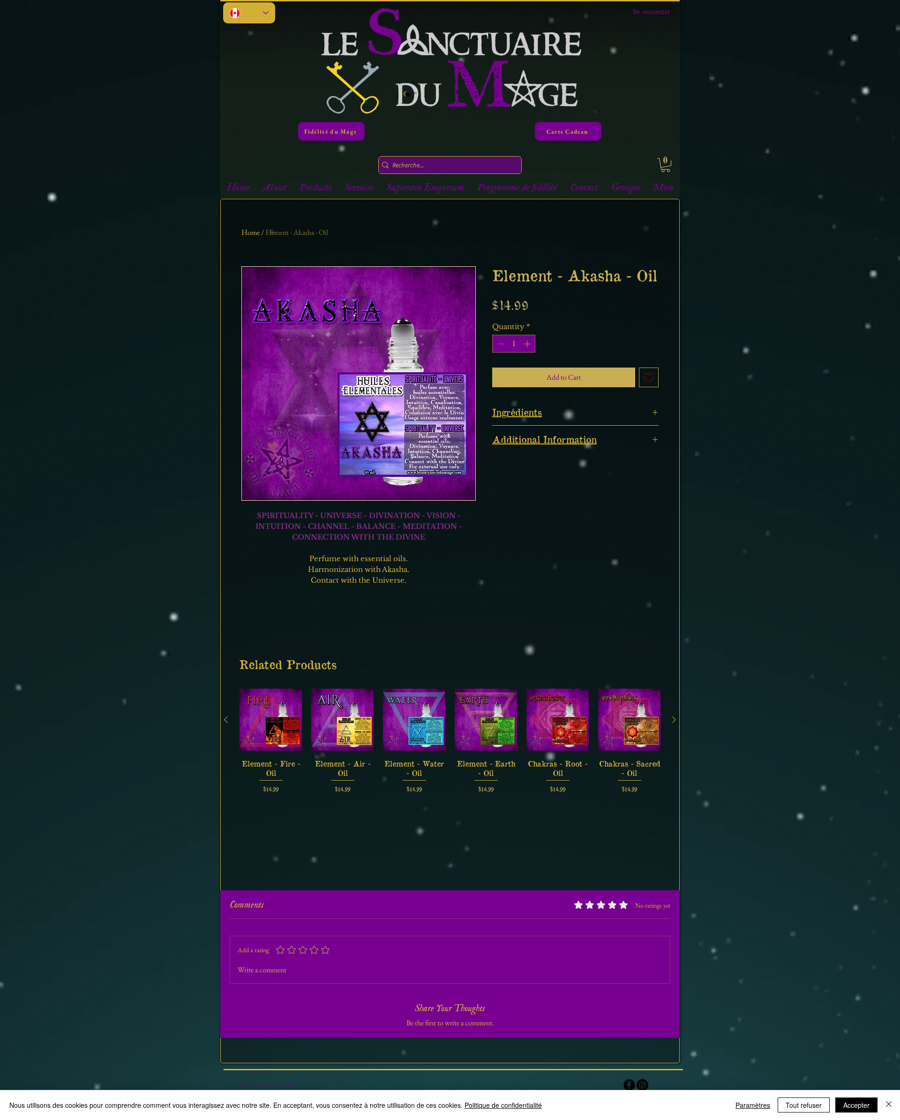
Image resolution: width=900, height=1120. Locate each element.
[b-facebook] (629, 1085)
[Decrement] (500, 344)
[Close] (888, 1104)
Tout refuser (804, 1105)
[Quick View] (271, 720)
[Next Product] (674, 719)
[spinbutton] (514, 344)
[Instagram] (642, 1085)
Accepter (856, 1105)
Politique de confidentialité (503, 1105)
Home (250, 232)
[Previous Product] (226, 719)
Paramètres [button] (752, 1105)
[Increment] (528, 344)
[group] (450, 741)
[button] (665, 165)
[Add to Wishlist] (649, 377)
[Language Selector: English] (249, 12)
